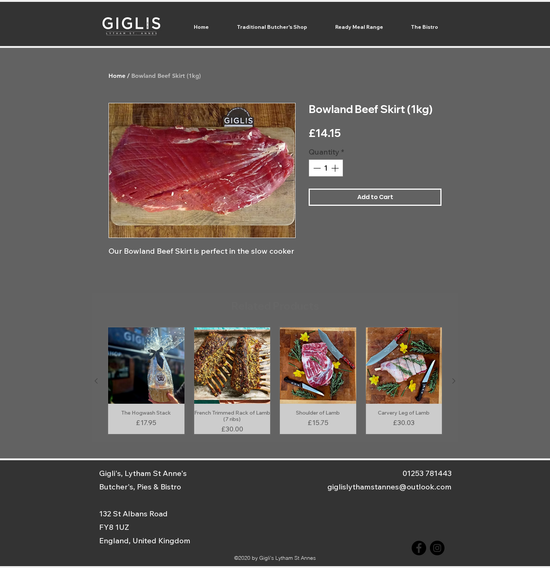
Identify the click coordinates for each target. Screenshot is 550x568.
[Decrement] (316, 168)
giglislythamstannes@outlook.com (389, 486)
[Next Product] (453, 380)
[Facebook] (419, 548)
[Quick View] (146, 365)
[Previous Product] (96, 380)
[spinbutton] (326, 168)
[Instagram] (437, 548)
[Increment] (335, 168)
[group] (275, 381)
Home (117, 75)
